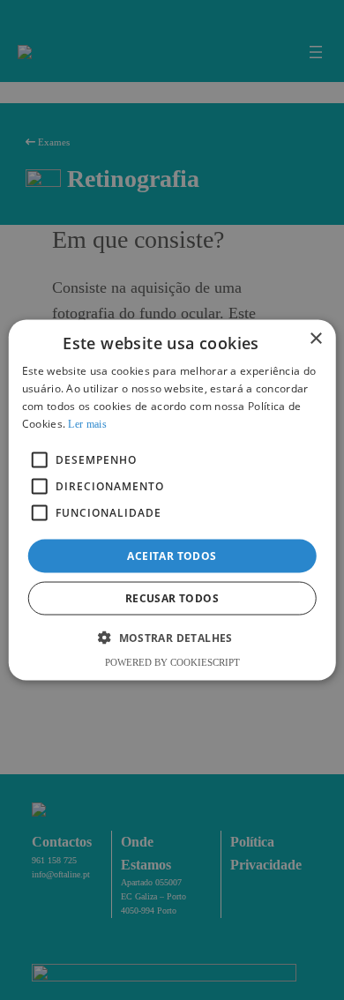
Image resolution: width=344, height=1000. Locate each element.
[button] (172, 637)
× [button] (315, 339)
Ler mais (87, 423)
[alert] (172, 500)
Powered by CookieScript (172, 661)
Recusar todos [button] (172, 597)
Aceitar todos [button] (171, 555)
